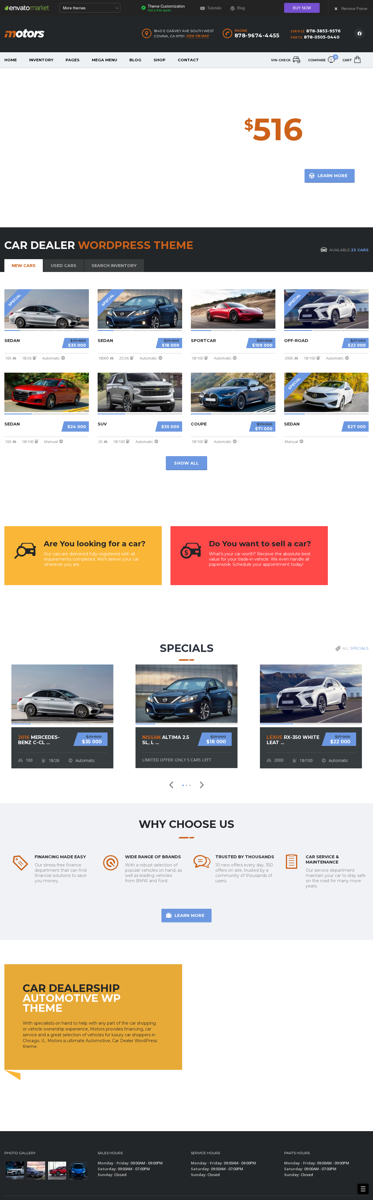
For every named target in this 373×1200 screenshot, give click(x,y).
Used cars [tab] (63, 265)
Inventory (41, 59)
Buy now (302, 8)
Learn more (332, 175)
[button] (183, 785)
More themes (74, 8)
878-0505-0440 (321, 37)
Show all (186, 463)
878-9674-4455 (257, 35)
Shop (160, 59)
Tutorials (213, 8)
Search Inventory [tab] (114, 265)
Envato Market (27, 7)
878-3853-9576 (323, 31)
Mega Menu (104, 59)
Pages (73, 59)
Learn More (189, 915)
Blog (135, 59)
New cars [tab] (24, 265)
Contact (188, 59)
